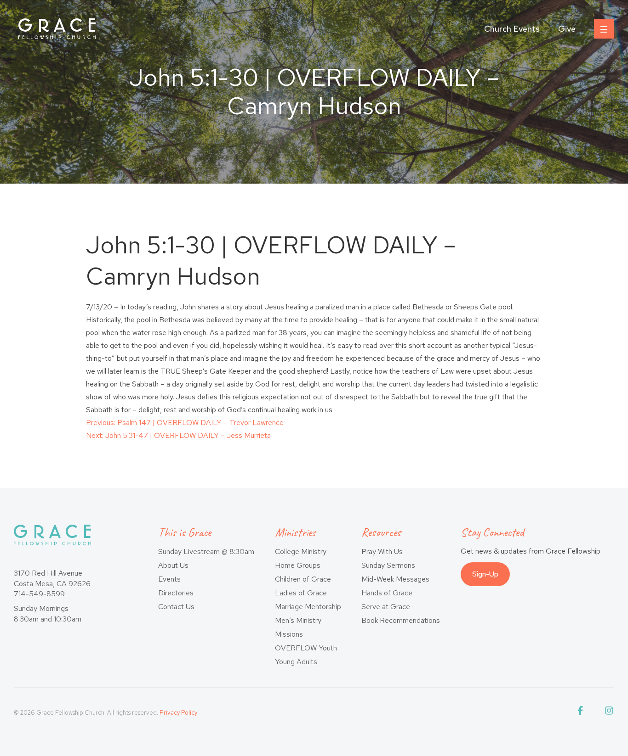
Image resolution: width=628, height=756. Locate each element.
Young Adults (296, 661)
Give (567, 28)
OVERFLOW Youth (306, 648)
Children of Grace (303, 579)
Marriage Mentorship (308, 606)
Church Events (512, 28)
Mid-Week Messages (395, 579)
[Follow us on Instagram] (609, 712)
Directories (176, 593)
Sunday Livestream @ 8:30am (206, 551)
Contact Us (176, 606)
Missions (289, 634)
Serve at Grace (385, 606)
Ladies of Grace (301, 593)
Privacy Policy (178, 713)
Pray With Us (382, 551)
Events (169, 579)
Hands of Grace (386, 593)
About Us (173, 565)
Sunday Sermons (388, 565)
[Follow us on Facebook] (582, 712)
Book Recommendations (400, 620)
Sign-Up (485, 574)
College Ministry (300, 551)
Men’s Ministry (298, 620)
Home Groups (297, 565)
